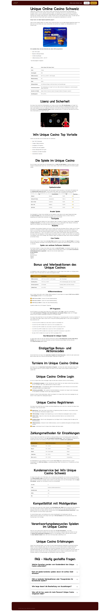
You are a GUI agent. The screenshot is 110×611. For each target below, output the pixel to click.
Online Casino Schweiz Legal (76, 3)
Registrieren (93, 3)
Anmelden (87, 3)
